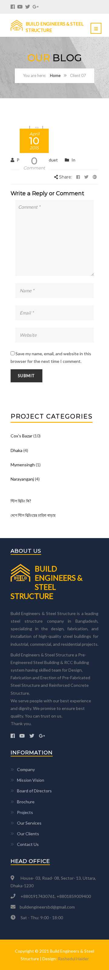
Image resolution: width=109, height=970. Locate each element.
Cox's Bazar (21, 435)
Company (26, 769)
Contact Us (28, 844)
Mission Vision (30, 780)
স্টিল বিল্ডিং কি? (21, 500)
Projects (25, 812)
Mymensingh (23, 464)
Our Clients (28, 833)
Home (55, 75)
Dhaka (16, 450)
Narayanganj (22, 479)
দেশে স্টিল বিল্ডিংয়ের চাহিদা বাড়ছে (33, 515)
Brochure (26, 801)
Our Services (29, 823)
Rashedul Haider (73, 958)
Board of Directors (34, 790)
